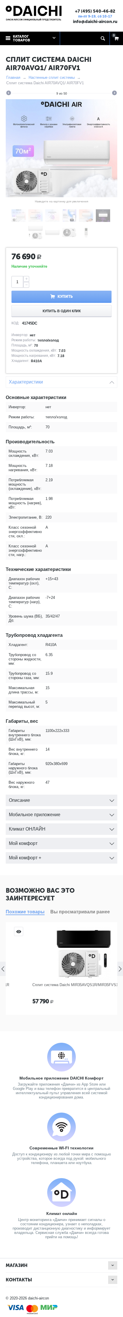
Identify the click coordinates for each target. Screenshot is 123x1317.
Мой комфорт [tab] (23, 843)
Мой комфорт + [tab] (25, 857)
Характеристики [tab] (26, 381)
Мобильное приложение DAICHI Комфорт (61, 1078)
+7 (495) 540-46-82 (95, 11)
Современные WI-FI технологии (61, 1148)
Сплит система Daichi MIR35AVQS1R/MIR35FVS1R (54, 985)
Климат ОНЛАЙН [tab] (27, 829)
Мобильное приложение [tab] (34, 814)
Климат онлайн (61, 1213)
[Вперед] (114, 94)
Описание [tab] (19, 800)
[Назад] (8, 94)
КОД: (15, 323)
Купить (65, 296)
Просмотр (108, 931)
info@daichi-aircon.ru (95, 21)
